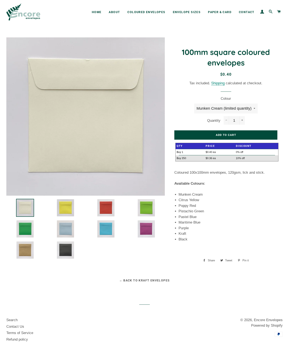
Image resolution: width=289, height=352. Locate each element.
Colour (226, 99)
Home (97, 12)
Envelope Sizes (187, 12)
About (114, 12)
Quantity (213, 121)
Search (12, 320)
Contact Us (15, 327)
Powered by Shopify (267, 325)
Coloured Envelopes (146, 12)
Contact (247, 12)
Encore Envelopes (268, 320)
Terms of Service (19, 333)
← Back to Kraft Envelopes (144, 280)
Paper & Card (219, 12)
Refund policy (17, 339)
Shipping (218, 83)
